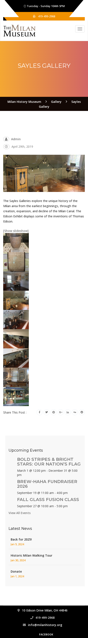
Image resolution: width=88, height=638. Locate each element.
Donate (16, 571)
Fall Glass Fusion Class (48, 499)
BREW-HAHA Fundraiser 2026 (47, 484)
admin (16, 139)
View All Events (20, 513)
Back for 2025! (21, 539)
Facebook (46, 634)
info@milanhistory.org (45, 625)
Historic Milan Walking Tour (31, 555)
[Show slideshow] (16, 231)
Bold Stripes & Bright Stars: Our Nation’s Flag (49, 462)
